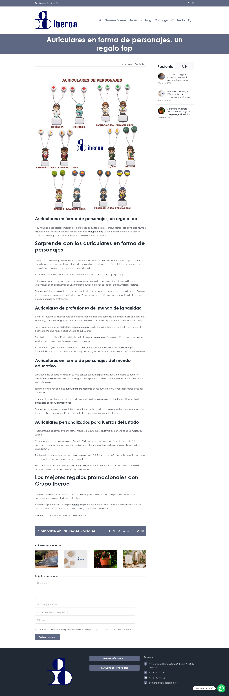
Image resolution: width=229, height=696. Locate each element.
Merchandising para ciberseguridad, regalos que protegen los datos (179, 111)
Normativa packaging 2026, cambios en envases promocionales (178, 94)
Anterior (128, 64)
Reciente (165, 66)
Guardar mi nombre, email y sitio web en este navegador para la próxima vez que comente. (84, 629)
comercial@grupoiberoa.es (163, 682)
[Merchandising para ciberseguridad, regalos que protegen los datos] (161, 109)
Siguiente (139, 64)
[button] (189, 20)
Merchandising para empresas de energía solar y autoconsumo (177, 77)
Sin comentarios (79, 515)
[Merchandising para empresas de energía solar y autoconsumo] (161, 74)
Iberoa (41, 515)
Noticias (66, 515)
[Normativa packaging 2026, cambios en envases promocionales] (161, 91)
